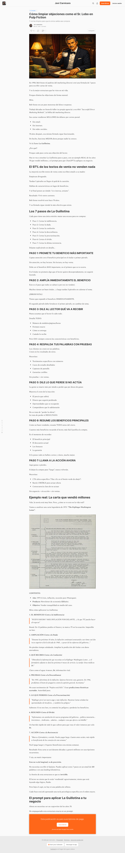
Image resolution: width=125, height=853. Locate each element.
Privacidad (59, 840)
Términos (67, 840)
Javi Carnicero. (38, 24)
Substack (53, 849)
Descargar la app (71, 844)
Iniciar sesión (117, 3)
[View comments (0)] (38, 31)
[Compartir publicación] (97, 3)
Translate (33, 10)
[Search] (93, 3)
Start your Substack (56, 844)
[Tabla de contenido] (2, 426)
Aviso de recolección (77, 840)
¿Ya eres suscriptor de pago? (62, 829)
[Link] (26, 166)
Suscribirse (105, 3)
